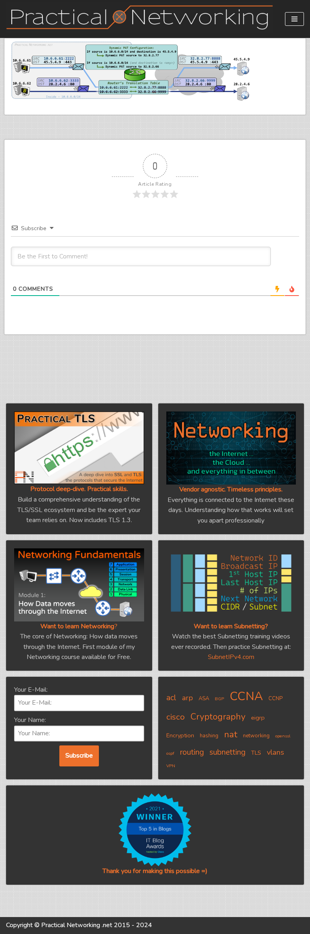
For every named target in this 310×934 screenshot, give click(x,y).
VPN (170, 766)
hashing (209, 735)
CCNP (275, 698)
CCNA (246, 696)
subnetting (227, 752)
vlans (275, 752)
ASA (204, 698)
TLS (256, 753)
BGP (219, 699)
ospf (170, 753)
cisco (175, 716)
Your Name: (30, 720)
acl (171, 697)
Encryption (180, 735)
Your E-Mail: (31, 689)
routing (192, 752)
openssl (282, 736)
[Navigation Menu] (294, 19)
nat (230, 734)
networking (256, 735)
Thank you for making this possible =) (155, 871)
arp (187, 698)
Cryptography (218, 717)
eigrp (258, 718)
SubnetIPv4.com (231, 657)
